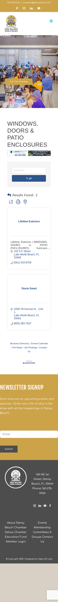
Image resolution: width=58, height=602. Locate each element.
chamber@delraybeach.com (37, 2)
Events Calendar (39, 343)
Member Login (16, 541)
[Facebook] (50, 505)
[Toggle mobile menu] (51, 21)
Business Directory (19, 343)
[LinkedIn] (40, 505)
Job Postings (30, 347)
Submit (9, 449)
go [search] (30, 178)
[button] (9, 195)
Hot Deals (17, 347)
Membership (42, 527)
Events (42, 522)
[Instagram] (34, 505)
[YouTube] (45, 505)
